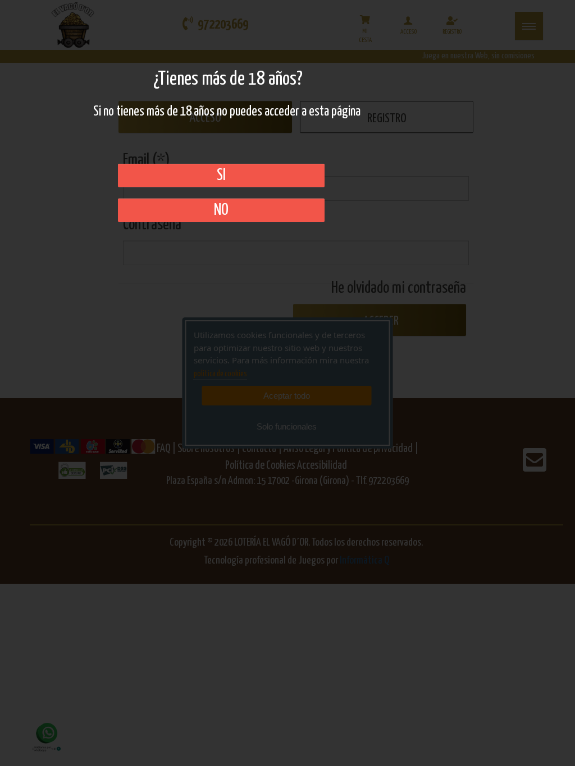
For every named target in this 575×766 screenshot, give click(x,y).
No (221, 210)
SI (221, 175)
